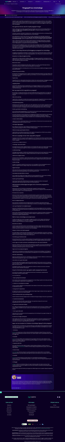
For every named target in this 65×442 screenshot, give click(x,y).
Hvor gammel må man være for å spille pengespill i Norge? (13, 17)
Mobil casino (9, 408)
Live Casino (9, 414)
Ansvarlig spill (31, 414)
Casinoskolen (37, 1)
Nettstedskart (31, 412)
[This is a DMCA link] (29, 424)
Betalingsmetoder (47, 1)
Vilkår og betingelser (31, 405)
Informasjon (31, 402)
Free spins (9, 412)
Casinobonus (22, 1)
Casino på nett (9, 402)
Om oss (54, 405)
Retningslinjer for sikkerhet (31, 407)
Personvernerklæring (31, 410)
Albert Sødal (9, 15)
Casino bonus (9, 410)
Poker (54, 1)
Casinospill (30, 1)
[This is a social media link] (57, 397)
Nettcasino (14, 1)
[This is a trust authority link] (35, 424)
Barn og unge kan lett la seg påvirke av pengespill (56, 17)
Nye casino (9, 407)
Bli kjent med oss (55, 402)
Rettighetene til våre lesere (31, 408)
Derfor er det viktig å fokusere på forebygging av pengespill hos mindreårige (35, 17)
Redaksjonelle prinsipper (54, 407)
